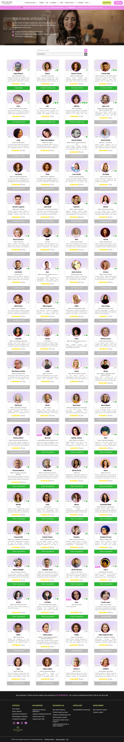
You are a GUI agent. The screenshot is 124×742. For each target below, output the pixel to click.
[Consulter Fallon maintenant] (76, 332)
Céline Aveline (47, 669)
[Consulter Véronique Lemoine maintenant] (18, 364)
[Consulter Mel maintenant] (47, 99)
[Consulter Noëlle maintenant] (76, 628)
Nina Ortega (106, 306)
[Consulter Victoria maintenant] (105, 265)
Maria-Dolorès (76, 272)
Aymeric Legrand (18, 207)
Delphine (77, 207)
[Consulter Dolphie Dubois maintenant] (47, 530)
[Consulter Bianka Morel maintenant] (76, 463)
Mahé (18, 635)
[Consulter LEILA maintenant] (105, 563)
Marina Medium (18, 239)
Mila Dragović (47, 306)
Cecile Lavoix (105, 602)
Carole (105, 239)
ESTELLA (77, 669)
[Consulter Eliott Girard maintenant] (18, 299)
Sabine (47, 73)
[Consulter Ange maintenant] (47, 232)
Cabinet (41, 2)
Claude (47, 339)
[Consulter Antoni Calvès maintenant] (105, 133)
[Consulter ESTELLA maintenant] (76, 662)
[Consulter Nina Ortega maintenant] (105, 299)
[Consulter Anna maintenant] (47, 498)
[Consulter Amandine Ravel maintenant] (105, 498)
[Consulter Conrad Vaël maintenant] (105, 67)
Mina (76, 239)
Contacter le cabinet (19, 719)
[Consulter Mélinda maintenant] (76, 99)
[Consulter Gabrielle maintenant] (18, 332)
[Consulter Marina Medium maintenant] (18, 232)
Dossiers (80, 2)
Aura (76, 602)
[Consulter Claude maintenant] (47, 332)
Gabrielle (18, 339)
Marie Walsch (105, 405)
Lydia (18, 140)
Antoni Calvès (105, 140)
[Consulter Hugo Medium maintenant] (18, 67)
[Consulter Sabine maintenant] (47, 67)
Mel (47, 106)
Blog (86, 2)
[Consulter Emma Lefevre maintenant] (18, 431)
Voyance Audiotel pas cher (62, 715)
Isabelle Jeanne (76, 438)
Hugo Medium (18, 73)
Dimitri (47, 405)
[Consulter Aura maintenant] (76, 595)
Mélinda (76, 106)
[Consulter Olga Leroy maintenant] (105, 99)
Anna (47, 504)
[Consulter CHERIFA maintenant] (105, 662)
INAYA (77, 306)
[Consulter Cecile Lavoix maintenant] (105, 595)
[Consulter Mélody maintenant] (105, 200)
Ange (47, 239)
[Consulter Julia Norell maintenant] (47, 200)
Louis (47, 371)
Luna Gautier (76, 174)
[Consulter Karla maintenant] (47, 167)
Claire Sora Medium (47, 140)
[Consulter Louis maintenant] (47, 364)
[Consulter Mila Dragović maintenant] (47, 299)
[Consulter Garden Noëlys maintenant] (76, 133)
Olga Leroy (105, 106)
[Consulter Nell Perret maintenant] (18, 398)
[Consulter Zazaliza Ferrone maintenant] (105, 530)
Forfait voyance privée (60, 712)
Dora (18, 106)
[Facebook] (26, 723)
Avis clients (16, 709)
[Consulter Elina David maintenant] (76, 398)
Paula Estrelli (18, 537)
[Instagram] (14, 723)
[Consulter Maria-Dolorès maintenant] (76, 265)
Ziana (106, 470)
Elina (105, 438)
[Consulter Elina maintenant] (105, 431)
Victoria (105, 272)
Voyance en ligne (30, 2)
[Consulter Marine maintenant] (76, 498)
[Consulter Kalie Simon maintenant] (47, 463)
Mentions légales (60, 739)
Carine (76, 371)
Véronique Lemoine (18, 371)
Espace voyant (98, 712)
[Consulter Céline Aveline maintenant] (47, 662)
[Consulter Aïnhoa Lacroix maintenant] (105, 332)
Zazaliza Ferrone (105, 537)
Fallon (77, 339)
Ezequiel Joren (47, 570)
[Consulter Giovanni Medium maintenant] (18, 463)
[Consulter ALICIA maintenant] (18, 595)
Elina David (76, 405)
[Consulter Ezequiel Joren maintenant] (47, 563)
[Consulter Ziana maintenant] (105, 463)
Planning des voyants (60, 717)
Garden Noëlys (77, 140)
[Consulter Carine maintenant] (76, 364)
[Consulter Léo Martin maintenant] (18, 265)
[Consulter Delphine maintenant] (76, 200)
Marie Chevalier (18, 570)
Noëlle (76, 635)
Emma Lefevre (18, 438)
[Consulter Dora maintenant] (18, 99)
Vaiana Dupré (47, 635)
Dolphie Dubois (47, 537)
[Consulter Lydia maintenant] (18, 133)
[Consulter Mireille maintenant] (18, 498)
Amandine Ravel (105, 504)
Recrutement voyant (100, 710)
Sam (47, 272)
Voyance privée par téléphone (39, 710)
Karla (47, 174)
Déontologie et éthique (20, 716)
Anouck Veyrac (76, 73)
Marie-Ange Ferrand (106, 635)
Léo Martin (18, 272)
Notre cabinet (17, 711)
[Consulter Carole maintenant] (105, 232)
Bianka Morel (76, 470)
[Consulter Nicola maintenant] (105, 364)
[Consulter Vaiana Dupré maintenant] (47, 628)
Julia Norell (47, 207)
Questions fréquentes (19, 714)
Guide (61, 2)
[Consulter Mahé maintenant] (18, 628)
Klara (18, 669)
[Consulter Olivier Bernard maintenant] (76, 563)
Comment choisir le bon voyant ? (61, 720)
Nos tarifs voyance (59, 710)
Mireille (18, 504)
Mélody (105, 207)
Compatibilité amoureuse (81, 710)
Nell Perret (18, 405)
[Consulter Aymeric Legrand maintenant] (18, 200)
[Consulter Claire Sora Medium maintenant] (47, 133)
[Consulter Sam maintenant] (47, 265)
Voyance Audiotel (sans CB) (41, 714)
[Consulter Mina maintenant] (76, 232)
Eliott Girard (18, 306)
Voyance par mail (38, 716)
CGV (67, 739)
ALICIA (18, 602)
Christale (47, 602)
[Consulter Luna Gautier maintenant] (76, 167)
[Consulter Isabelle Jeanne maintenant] (76, 431)
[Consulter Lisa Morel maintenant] (18, 167)
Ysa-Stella (105, 174)
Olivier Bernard (76, 570)
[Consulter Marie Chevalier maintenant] (18, 563)
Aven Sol (47, 438)
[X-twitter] (22, 723)
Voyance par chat (38, 719)
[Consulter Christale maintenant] (47, 595)
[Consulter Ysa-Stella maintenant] (105, 167)
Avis (47, 2)
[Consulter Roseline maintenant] (76, 530)
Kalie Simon (47, 470)
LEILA (106, 570)
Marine (76, 504)
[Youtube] (18, 723)
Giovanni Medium (18, 470)
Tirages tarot (69, 2)
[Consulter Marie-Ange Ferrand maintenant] (105, 628)
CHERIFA (106, 669)
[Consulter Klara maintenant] (18, 662)
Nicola (106, 371)
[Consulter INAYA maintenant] (76, 299)
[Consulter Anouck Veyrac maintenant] (76, 67)
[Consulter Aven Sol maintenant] (47, 431)
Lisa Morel (18, 174)
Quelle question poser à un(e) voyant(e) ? (61, 725)
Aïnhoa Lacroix (106, 339)
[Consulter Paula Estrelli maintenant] (18, 530)
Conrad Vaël (105, 73)
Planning (53, 2)
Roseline (76, 537)
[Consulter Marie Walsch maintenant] (105, 398)
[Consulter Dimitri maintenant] (47, 398)
